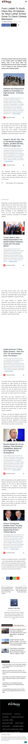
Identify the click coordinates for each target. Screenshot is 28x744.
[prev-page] (2, 657)
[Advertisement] (14, 42)
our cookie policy (5, 740)
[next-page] (5, 657)
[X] (11, 578)
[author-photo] (14, 606)
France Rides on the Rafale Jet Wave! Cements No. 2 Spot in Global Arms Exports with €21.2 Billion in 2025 (14, 678)
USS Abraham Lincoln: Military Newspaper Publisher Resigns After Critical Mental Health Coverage (13, 684)
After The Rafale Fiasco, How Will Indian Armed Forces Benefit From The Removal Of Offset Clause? (7, 590)
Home (2, 5)
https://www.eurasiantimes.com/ (14, 610)
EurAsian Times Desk (7, 21)
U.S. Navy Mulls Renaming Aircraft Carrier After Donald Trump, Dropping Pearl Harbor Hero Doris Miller (13, 691)
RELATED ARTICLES (7, 625)
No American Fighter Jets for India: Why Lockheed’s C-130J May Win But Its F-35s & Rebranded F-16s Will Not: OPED (18, 633)
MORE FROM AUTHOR (19, 625)
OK (25, 742)
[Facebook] (7, 578)
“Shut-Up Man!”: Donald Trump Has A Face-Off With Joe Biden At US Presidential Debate (21, 590)
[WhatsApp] (14, 578)
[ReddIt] (18, 578)
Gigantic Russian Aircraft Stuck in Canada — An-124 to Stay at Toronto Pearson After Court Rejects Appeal (14, 672)
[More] (18, 25)
